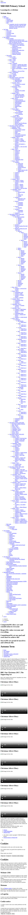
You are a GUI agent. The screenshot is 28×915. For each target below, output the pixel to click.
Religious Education (13, 548)
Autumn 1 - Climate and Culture (19, 64)
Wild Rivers (17, 110)
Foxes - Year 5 (15, 108)
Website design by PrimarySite (10, 837)
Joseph (19, 360)
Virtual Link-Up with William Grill (22, 170)
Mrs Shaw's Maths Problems (18, 423)
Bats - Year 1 (15, 287)
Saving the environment (20, 134)
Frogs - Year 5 (15, 431)
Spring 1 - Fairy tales (19, 455)
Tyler (19, 377)
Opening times (9, 590)
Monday (20, 218)
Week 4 (19, 265)
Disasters (17, 121)
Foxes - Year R (15, 435)
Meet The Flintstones (19, 95)
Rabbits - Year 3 (15, 93)
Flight (16, 132)
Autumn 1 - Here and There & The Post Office (20, 476)
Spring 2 (17, 155)
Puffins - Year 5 (15, 508)
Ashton (19, 395)
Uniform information (11, 606)
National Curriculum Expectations (16, 48)
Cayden (19, 327)
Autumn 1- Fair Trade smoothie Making (20, 492)
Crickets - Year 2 (16, 427)
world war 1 (23, 325)
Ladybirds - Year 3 (16, 446)
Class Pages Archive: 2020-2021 (16, 214)
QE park (14, 73)
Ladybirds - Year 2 (16, 482)
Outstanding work (19, 136)
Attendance (8, 577)
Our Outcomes (6, 556)
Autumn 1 (14, 58)
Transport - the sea (19, 97)
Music (10, 551)
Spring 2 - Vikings (19, 185)
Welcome (8, 19)
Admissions (9, 576)
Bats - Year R (15, 425)
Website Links (15, 51)
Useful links (9, 607)
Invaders (17, 115)
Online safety (9, 589)
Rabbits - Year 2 (15, 137)
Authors (17, 89)
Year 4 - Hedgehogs (13, 72)
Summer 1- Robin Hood (20, 499)
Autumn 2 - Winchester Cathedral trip (20, 511)
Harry (19, 390)
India (13, 62)
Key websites (15, 547)
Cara (19, 366)
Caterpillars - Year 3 (16, 429)
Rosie (19, 343)
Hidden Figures (18, 112)
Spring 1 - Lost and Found (21, 481)
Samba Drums (18, 106)
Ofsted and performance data (12, 558)
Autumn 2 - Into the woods (21, 470)
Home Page (3, 2)
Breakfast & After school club (13, 578)
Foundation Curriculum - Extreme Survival (22, 166)
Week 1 (22, 232)
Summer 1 (17, 157)
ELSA (10, 593)
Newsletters (9, 588)
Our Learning (6, 530)
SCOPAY (11, 612)
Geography (11, 538)
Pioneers (17, 92)
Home (4, 16)
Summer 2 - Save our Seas (21, 146)
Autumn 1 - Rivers (19, 180)
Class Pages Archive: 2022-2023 (16, 125)
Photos (16, 147)
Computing (20, 111)
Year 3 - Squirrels (13, 63)
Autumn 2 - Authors (19, 140)
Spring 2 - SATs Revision (20, 522)
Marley (19, 414)
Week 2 (22, 240)
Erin (19, 373)
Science (19, 168)
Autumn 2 (17, 153)
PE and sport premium (11, 564)
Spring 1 (17, 154)
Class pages (9, 55)
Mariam (19, 397)
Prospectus (8, 601)
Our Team (5, 29)
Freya (19, 383)
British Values (9, 569)
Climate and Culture (19, 94)
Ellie (19, 331)
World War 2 (23, 345)
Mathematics (12, 535)
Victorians (17, 85)
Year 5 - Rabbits (13, 75)
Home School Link (13, 608)
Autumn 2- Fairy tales (20, 439)
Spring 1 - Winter (19, 472)
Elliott (19, 353)
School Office (12, 597)
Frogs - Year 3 (15, 490)
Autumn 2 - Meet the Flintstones (19, 65)
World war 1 (23, 358)
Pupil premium (9, 563)
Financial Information (11, 36)
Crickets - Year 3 (16, 299)
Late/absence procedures (11, 584)
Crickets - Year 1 (16, 437)
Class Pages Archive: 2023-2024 (16, 77)
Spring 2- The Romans (20, 498)
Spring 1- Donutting (19, 496)
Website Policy (6, 832)
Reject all (3, 855)
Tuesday (20, 219)
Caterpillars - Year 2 (16, 443)
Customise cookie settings (17, 855)
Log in (4, 616)
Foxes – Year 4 (15, 161)
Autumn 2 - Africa (19, 453)
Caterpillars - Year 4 (16, 304)
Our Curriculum (12, 533)
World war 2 (23, 375)
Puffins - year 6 (15, 463)
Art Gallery (11, 528)
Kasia (19, 335)
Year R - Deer (12, 56)
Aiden (19, 323)
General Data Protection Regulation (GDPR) (16, 581)
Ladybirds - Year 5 (16, 308)
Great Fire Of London (20, 90)
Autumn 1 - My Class (20, 469)
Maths (16, 421)
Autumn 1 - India (19, 138)
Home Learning (9, 38)
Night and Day (18, 81)
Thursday (20, 222)
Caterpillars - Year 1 (16, 474)
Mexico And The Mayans (21, 123)
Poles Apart (17, 133)
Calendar (8, 580)
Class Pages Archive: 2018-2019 (16, 434)
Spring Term (18, 465)
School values (9, 21)
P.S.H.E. (11, 550)
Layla (19, 392)
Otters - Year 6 (15, 517)
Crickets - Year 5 (16, 179)
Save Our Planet (18, 124)
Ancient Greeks (21, 192)
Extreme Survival (19, 99)
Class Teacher (12, 599)
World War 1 (23, 328)
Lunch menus (9, 586)
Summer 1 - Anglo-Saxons (21, 317)
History (11, 539)
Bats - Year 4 (15, 98)
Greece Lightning (19, 118)
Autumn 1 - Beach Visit (20, 483)
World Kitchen (18, 102)
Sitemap (5, 830)
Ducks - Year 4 (15, 500)
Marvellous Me (18, 80)
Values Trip (17, 150)
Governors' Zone (10, 33)
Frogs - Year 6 (15, 318)
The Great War (18, 119)
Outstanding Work (19, 159)
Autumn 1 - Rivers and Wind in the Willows (20, 458)
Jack (19, 408)
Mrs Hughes (20, 321)
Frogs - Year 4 (15, 451)
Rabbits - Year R (16, 215)
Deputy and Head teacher (15, 594)
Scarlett (19, 364)
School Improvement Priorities (13, 561)
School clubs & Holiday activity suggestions (16, 604)
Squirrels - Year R (16, 127)
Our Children (6, 37)
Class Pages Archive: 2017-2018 (16, 466)
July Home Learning (19, 216)
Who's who (8, 30)
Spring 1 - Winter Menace (21, 507)
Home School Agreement (12, 582)
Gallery (8, 525)
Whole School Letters (11, 614)
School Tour (12, 526)
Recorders (17, 105)
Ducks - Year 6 (15, 433)
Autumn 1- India (18, 293)
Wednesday (20, 220)
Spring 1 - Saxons (19, 184)
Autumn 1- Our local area (21, 438)
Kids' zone (8, 524)
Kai (18, 347)
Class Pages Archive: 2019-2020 (16, 422)
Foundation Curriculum (20, 204)
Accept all (8, 855)
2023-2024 (14, 529)
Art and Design (12, 541)
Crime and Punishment (20, 101)
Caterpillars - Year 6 (16, 189)
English (19, 196)
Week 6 (19, 272)
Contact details (9, 20)
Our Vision (5, 17)
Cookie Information (7, 831)
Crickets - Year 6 (16, 116)
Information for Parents (8, 572)
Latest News (9, 585)
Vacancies (8, 34)
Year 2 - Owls (12, 60)
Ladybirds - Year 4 (16, 430)
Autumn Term (18, 444)
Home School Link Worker (15, 598)
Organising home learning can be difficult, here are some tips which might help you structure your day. (18, 41)
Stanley (19, 369)
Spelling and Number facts (18, 50)
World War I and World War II (21, 199)
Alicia (19, 404)
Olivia (19, 381)
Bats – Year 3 (15, 149)
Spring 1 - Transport (16, 67)
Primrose (20, 339)
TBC (16, 107)
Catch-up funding (10, 568)
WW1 (22, 361)
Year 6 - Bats (12, 76)
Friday (19, 223)
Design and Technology (14, 542)
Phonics (11, 555)
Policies (8, 591)
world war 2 (23, 326)
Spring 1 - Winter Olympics (21, 513)
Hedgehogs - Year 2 (16, 86)
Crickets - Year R (16, 468)
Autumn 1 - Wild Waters (20, 309)
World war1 (23, 391)
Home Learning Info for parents (16, 43)
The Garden (15, 610)
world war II (23, 330)
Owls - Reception (16, 78)
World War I (23, 322)
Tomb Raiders (18, 103)
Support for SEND (16, 52)
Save (13, 913)
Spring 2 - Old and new (20, 473)
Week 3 (19, 257)
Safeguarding (9, 603)
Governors (8, 32)
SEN (7, 23)
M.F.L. (10, 554)
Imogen (19, 357)
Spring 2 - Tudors (19, 515)
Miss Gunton (21, 349)
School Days (18, 131)
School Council (12, 611)
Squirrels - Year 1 (16, 82)
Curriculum (8, 532)
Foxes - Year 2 (15, 291)
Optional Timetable (16, 54)
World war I (23, 384)
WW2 (22, 417)
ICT (19, 193)
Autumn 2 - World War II (20, 520)
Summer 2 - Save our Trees (18, 71)
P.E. (10, 552)
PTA (7, 602)
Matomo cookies (8, 888)
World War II (24, 338)
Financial (8, 571)
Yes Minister (18, 120)
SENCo (11, 595)
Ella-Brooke (20, 387)
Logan (19, 410)
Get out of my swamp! (20, 84)
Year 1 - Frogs (12, 59)
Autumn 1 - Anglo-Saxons (21, 452)
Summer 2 (17, 158)
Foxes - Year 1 (15, 426)
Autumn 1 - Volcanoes (20, 519)
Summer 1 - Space (19, 187)
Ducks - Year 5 (15, 456)
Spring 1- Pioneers (19, 297)
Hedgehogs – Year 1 (16, 128)
